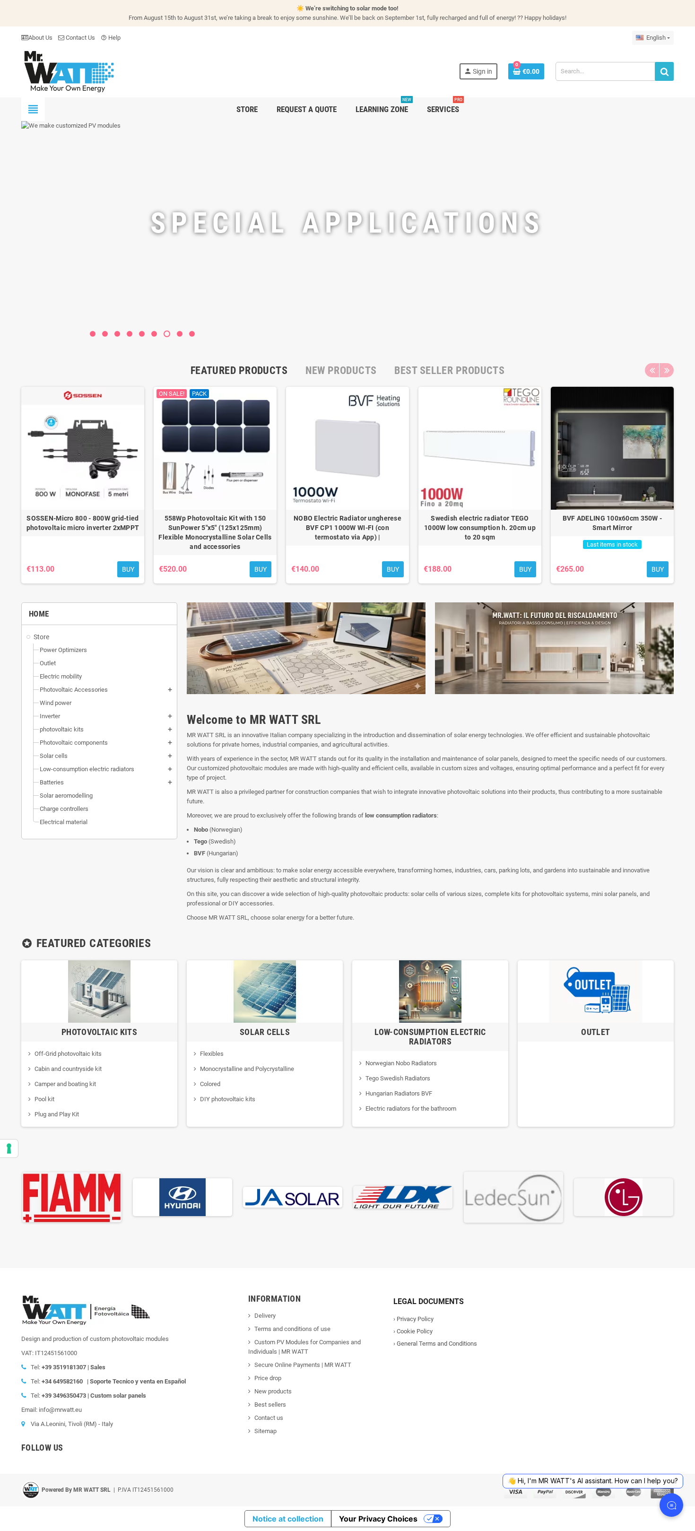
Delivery (265, 1315)
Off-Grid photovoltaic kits (68, 1053)
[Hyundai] (182, 1196)
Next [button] (667, 370)
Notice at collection (287, 1518)
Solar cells (265, 1032)
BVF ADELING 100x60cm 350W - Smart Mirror (612, 522)
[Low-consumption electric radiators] (430, 990)
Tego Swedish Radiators (397, 1078)
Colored (210, 1083)
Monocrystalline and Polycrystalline (247, 1068)
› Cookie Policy (413, 1331)
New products (273, 1391)
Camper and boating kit (65, 1083)
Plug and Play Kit (57, 1114)
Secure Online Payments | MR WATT (302, 1364)
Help (111, 37)
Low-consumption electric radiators (430, 1036)
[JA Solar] (292, 1196)
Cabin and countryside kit (68, 1068)
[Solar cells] (265, 990)
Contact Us (79, 37)
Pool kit (44, 1099)
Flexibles (212, 1053)
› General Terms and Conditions (435, 1343)
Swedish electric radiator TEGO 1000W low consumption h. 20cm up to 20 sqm (480, 527)
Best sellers (270, 1404)
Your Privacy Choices (378, 1518)
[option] (83, 485)
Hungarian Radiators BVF (398, 1093)
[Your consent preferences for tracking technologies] (9, 1148)
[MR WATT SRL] (68, 70)
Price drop (267, 1378)
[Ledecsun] (513, 1196)
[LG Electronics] (623, 1196)
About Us (40, 37)
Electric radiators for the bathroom (410, 1108)
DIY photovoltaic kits (227, 1099)
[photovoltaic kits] (99, 990)
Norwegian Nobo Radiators (401, 1063)
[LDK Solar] (402, 1196)
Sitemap (265, 1431)
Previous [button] (652, 370)
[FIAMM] (72, 1196)
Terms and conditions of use (292, 1328)
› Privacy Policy (413, 1318)
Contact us (268, 1417)
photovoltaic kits (99, 1032)
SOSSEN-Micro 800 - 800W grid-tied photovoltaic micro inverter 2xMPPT (82, 522)
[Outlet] (596, 990)
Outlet (595, 1032)
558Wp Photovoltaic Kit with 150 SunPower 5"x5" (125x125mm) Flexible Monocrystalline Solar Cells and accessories (214, 532)
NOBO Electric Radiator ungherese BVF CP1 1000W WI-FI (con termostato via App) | (347, 527)
